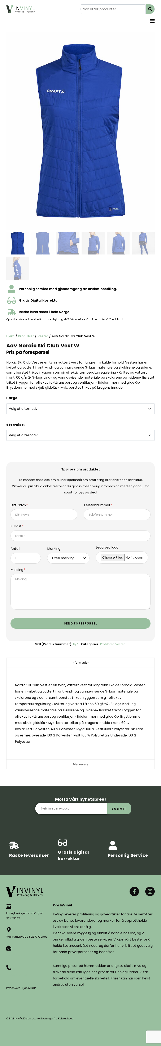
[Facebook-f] (134, 891)
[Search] (150, 9)
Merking (53, 549)
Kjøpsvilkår (29, 988)
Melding (17, 570)
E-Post (16, 526)
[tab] (80, 662)
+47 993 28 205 (16, 975)
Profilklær (26, 336)
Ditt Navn (18, 505)
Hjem (10, 336)
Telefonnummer (97, 505)
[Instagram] (150, 891)
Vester (43, 336)
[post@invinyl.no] (8, 948)
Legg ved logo (107, 547)
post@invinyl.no (16, 955)
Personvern (13, 988)
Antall (15, 549)
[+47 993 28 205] (8, 967)
